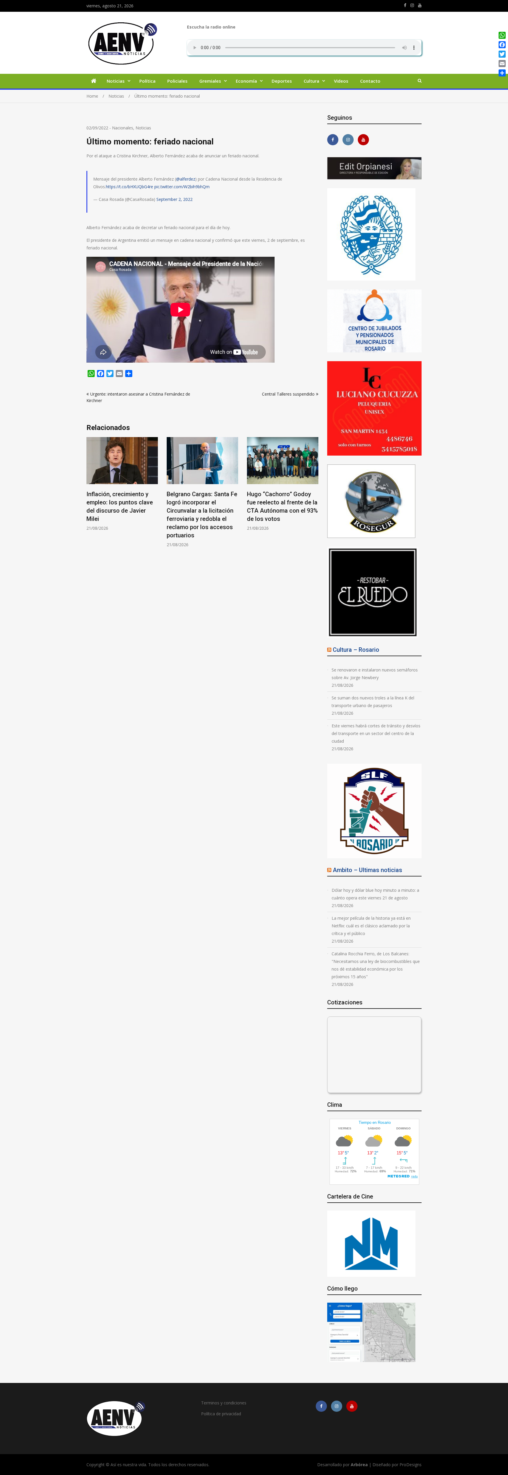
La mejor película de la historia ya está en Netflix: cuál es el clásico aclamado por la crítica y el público (371, 925)
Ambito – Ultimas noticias (367, 870)
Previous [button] (90, 495)
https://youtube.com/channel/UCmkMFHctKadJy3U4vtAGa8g (420, 5)
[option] (122, 484)
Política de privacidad (221, 1413)
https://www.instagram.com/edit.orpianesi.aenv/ (412, 5)
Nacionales (122, 128)
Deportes (282, 81)
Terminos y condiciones (223, 1403)
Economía (246, 81)
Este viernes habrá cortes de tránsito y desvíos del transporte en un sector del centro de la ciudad (376, 733)
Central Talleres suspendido (288, 394)
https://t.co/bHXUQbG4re (129, 186)
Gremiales (210, 81)
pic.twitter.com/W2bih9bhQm (182, 186)
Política (147, 81)
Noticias (116, 81)
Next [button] (314, 495)
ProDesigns (411, 1464)
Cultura (311, 81)
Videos (341, 81)
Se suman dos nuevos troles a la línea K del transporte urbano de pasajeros (373, 701)
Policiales (177, 81)
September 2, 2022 (174, 199)
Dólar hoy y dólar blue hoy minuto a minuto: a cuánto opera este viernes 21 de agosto (375, 894)
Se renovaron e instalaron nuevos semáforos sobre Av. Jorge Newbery (375, 673)
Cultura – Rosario (356, 649)
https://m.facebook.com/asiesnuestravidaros (405, 5)
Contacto (370, 81)
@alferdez (185, 179)
